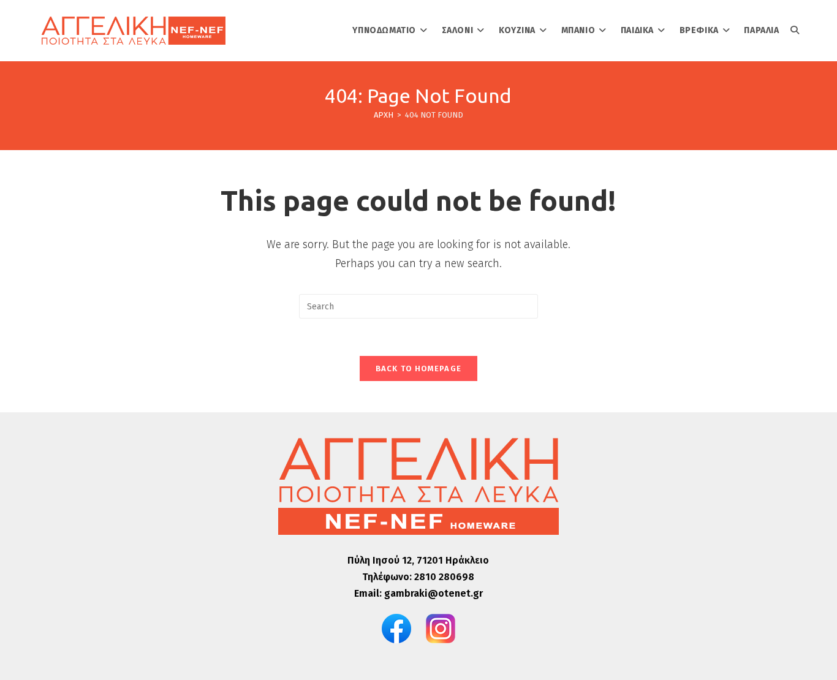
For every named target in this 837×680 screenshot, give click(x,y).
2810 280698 (444, 577)
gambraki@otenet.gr (433, 593)
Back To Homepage (419, 368)
